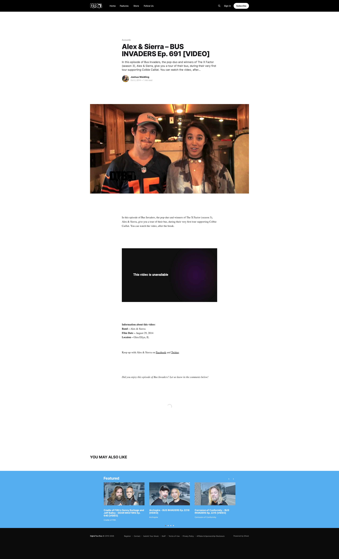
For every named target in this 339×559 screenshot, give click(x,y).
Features (124, 6)
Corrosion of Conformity (205, 517)
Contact (137, 536)
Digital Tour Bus (96, 536)
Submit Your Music (151, 536)
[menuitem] (113, 6)
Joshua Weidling (140, 77)
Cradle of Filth (110, 520)
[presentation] (229, 479)
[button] (165, 525)
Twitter (175, 352)
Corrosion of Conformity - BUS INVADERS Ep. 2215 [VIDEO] (212, 511)
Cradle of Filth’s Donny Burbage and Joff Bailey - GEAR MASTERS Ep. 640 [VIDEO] (124, 513)
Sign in (227, 6)
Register (127, 536)
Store (136, 6)
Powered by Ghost (241, 536)
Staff (164, 536)
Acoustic (126, 40)
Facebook (161, 352)
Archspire (153, 517)
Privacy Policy (188, 536)
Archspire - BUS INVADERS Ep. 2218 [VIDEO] (169, 511)
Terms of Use (174, 536)
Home (113, 6)
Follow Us (149, 6)
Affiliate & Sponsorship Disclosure (211, 536)
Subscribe (241, 6)
